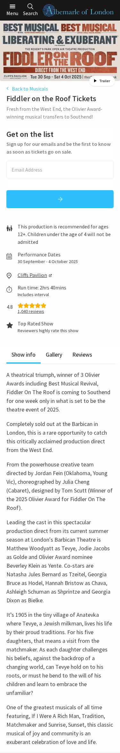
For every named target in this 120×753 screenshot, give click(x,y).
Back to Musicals (30, 88)
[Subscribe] (60, 199)
